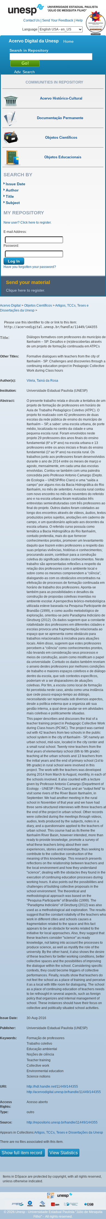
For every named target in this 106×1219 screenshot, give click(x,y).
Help (79, 20)
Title (10, 196)
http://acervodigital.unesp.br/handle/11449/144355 (64, 1092)
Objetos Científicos (38, 305)
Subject (13, 202)
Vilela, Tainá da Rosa (42, 380)
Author (12, 190)
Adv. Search (24, 72)
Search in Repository (29, 50)
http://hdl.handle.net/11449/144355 (52, 1086)
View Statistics (63, 1152)
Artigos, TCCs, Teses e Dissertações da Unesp (68, 1132)
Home (68, 41)
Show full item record (22, 1152)
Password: (11, 246)
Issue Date (15, 184)
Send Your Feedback (57, 20)
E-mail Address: (15, 232)
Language (30, 29)
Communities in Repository (54, 82)
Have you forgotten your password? (30, 267)
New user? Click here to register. (27, 222)
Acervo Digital (10, 305)
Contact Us (31, 20)
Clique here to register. (25, 290)
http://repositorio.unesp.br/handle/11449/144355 (62, 1122)
